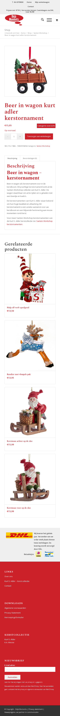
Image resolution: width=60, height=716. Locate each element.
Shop (7, 30)
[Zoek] (41, 20)
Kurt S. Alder (10, 639)
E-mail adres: (10, 665)
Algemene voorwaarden (15, 608)
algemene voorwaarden (35, 689)
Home (29, 2)
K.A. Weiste (9, 642)
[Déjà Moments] (25, 20)
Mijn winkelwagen (42, 2)
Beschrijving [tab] (12, 158)
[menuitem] (17, 2)
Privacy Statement (13, 612)
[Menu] (48, 20)
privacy (22, 689)
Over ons (9, 576)
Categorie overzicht (46, 125)
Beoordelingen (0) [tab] (30, 158)
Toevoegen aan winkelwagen (39, 136)
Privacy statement (36, 709)
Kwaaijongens (10, 712)
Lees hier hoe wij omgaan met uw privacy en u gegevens (23, 682)
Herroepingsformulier (14, 617)
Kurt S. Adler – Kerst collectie (17, 581)
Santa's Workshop (43, 146)
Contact (31, 6)
